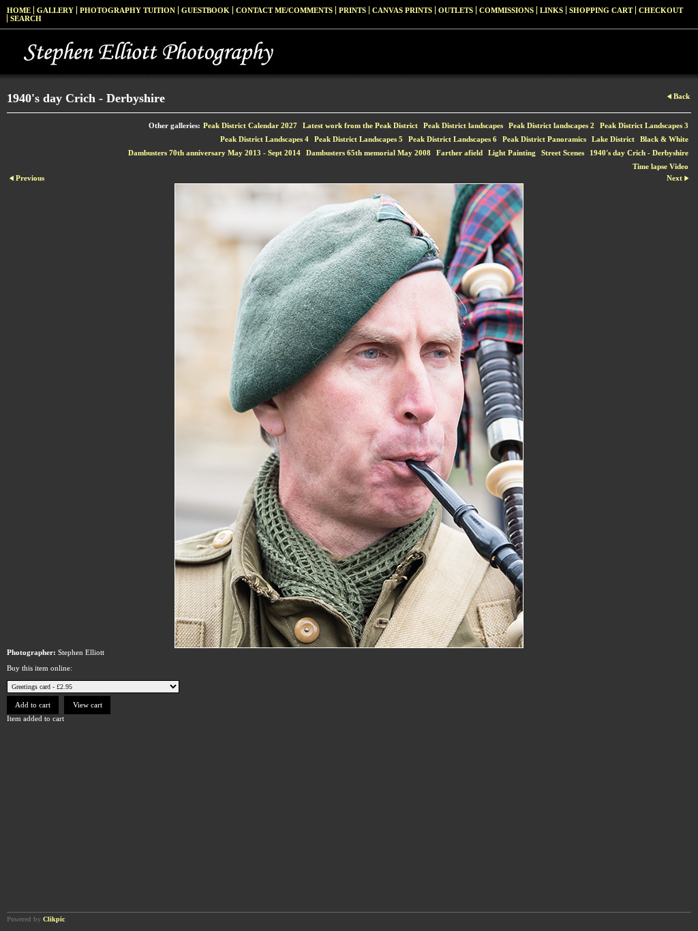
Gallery (55, 10)
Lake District (613, 139)
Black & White (664, 139)
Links (551, 10)
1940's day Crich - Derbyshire (639, 153)
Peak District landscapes (463, 125)
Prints (352, 10)
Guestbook (205, 10)
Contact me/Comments (284, 10)
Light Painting (512, 153)
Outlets (455, 10)
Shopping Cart (601, 10)
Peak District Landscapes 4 (264, 139)
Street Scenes (562, 153)
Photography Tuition (127, 10)
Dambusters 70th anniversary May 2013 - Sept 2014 (214, 153)
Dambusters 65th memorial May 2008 (368, 153)
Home (19, 10)
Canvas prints (402, 10)
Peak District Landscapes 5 (358, 139)
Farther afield (459, 153)
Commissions (506, 10)
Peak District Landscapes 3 (644, 125)
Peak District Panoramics (544, 139)
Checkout (661, 10)
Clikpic (54, 919)
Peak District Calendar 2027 (250, 125)
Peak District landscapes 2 (551, 125)
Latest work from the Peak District (360, 125)
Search (26, 18)
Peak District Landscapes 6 (452, 139)
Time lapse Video (660, 166)
